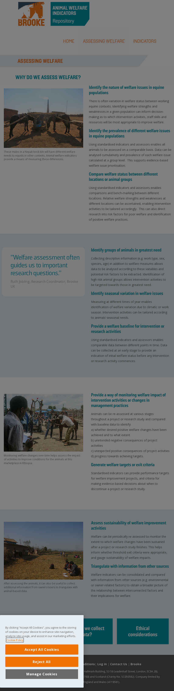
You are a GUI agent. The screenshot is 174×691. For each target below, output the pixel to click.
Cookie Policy (14, 640)
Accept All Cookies (42, 649)
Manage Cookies (41, 674)
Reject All (42, 661)
